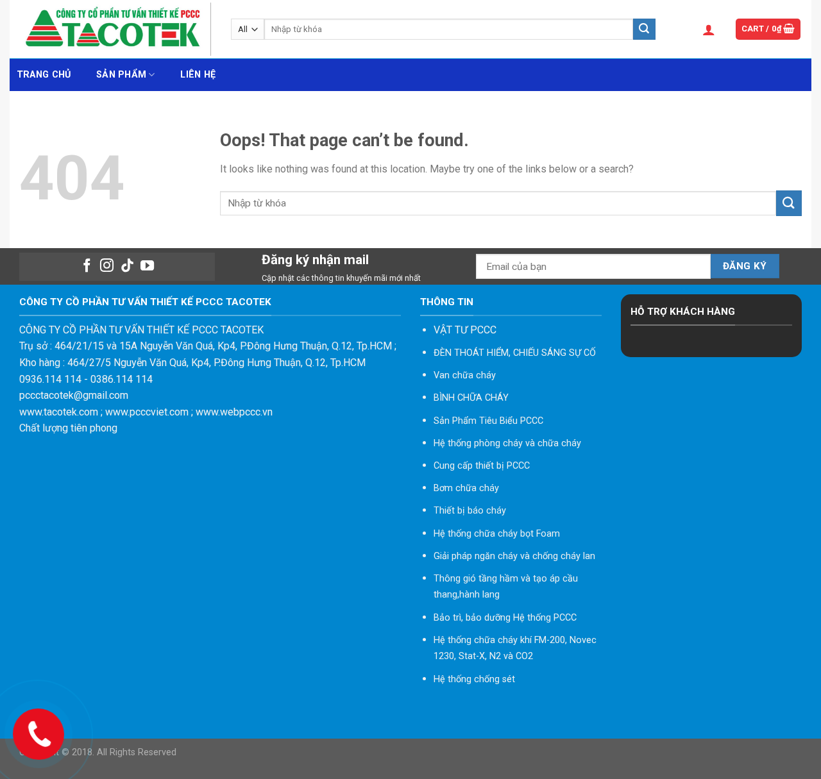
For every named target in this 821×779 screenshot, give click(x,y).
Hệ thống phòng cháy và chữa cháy (507, 443)
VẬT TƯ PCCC (465, 330)
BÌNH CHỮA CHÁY (471, 397)
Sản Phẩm (121, 74)
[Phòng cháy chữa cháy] (115, 29)
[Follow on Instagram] (107, 266)
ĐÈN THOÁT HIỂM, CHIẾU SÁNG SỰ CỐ (515, 353)
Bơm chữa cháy (466, 488)
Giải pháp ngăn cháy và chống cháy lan (514, 556)
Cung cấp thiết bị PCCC (482, 465)
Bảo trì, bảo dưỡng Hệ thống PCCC (505, 617)
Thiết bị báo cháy (470, 510)
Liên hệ (198, 74)
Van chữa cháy (465, 375)
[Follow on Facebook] (86, 266)
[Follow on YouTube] (147, 266)
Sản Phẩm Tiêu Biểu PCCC (488, 420)
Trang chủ (44, 74)
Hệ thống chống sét (474, 679)
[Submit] (644, 29)
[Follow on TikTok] (127, 266)
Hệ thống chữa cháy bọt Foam (497, 533)
